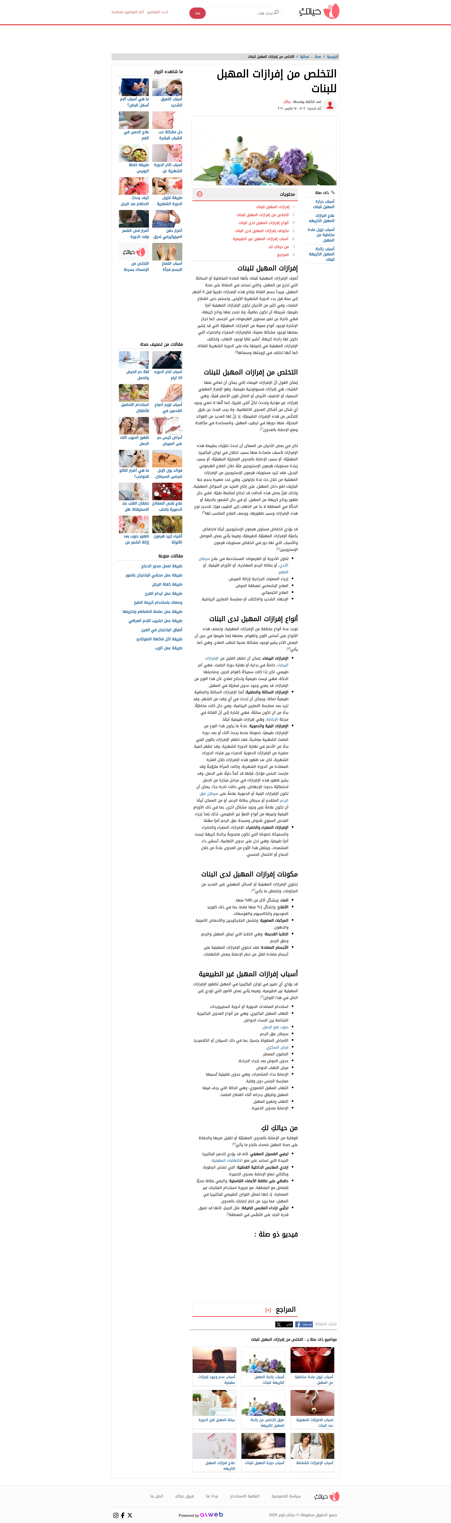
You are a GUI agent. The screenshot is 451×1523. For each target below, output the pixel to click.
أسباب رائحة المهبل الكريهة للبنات (321, 254)
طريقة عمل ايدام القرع (163, 593)
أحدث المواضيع (157, 12)
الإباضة (272, 719)
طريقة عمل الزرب (168, 648)
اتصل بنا (156, 1496)
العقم (283, 572)
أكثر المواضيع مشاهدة (128, 12)
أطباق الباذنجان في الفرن (161, 630)
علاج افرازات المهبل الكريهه (321, 218)
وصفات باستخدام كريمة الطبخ (158, 602)
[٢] (261, 428)
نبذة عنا (212, 1496)
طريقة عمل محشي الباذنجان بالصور (154, 575)
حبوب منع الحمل (275, 1027)
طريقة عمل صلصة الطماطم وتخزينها (152, 611)
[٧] (234, 1143)
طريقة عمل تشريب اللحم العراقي (155, 621)
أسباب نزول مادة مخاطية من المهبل (321, 235)
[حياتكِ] (319, 11)
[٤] (278, 548)
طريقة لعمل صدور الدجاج (161, 566)
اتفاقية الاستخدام (245, 1496)
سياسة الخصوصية (286, 1496)
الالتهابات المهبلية (227, 1160)
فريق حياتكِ (184, 1496)
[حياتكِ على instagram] (116, 1515)
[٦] (262, 996)
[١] (236, 351)
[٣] (203, 512)
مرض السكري (277, 1047)
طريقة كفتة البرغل (167, 584)
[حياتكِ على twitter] (130, 1515)
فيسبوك (307, 1324)
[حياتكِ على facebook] (122, 1515)
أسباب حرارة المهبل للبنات (323, 204)
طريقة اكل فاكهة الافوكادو (159, 639)
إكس (289, 1324)
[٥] (288, 648)
